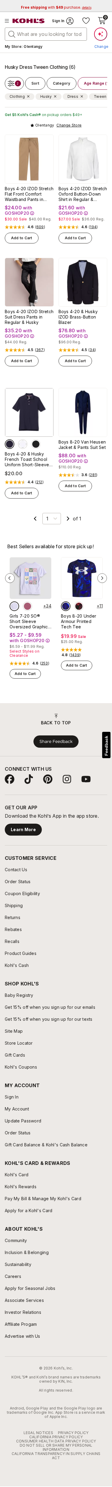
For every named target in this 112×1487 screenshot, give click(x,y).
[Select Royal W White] (65, 606)
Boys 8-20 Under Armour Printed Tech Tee (78, 621)
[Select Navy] (9, 444)
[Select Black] (36, 444)
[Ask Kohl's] (100, 34)
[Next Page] (68, 518)
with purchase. (56, 7)
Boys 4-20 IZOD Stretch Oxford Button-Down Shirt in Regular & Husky (83, 194)
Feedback (106, 746)
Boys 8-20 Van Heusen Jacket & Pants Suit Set (82, 444)
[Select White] (22, 444)
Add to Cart (21, 238)
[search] (12, 33)
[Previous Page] (35, 518)
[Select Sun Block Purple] (14, 606)
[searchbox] (46, 34)
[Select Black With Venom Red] (79, 606)
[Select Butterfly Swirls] (27, 606)
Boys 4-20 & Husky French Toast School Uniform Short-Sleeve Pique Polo (27, 459)
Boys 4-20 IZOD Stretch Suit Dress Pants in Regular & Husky (29, 317)
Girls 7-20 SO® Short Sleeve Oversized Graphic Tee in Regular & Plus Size (29, 621)
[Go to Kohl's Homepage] (29, 21)
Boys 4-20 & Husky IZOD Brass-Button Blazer (78, 317)
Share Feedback (56, 741)
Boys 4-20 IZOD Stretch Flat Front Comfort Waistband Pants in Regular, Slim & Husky (29, 194)
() (40, 227)
